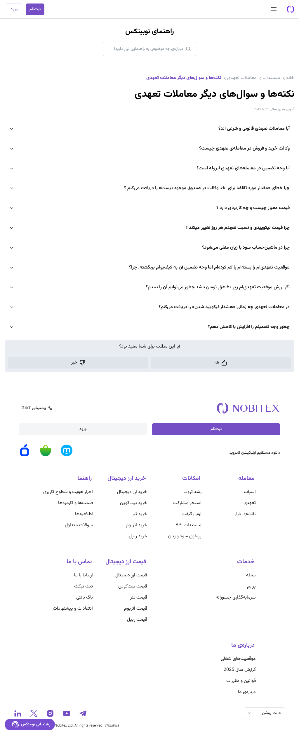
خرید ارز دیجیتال (132, 492)
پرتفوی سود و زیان (184, 536)
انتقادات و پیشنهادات (73, 608)
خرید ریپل (138, 536)
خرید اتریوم (136, 525)
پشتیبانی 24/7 (34, 408)
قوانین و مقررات (241, 681)
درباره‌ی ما (247, 692)
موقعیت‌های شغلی (238, 658)
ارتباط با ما (83, 575)
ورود (14, 9)
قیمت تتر (138, 597)
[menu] (273, 9)
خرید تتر (139, 514)
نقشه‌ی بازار (245, 514)
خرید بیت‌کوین (133, 503)
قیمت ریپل (137, 619)
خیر (74, 362)
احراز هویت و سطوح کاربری (68, 492)
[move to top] (288, 712)
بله (217, 362)
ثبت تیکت (83, 586)
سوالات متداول (79, 525)
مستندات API (188, 525)
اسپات (250, 492)
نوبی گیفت (191, 514)
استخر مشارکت (187, 503)
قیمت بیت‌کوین (132, 586)
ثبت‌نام (35, 9)
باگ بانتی (84, 597)
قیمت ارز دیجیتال (131, 575)
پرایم (251, 586)
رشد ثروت (192, 492)
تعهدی (250, 503)
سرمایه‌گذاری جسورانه (236, 597)
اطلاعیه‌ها (84, 514)
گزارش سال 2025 (240, 669)
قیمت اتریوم (135, 608)
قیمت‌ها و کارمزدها (75, 503)
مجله (251, 575)
